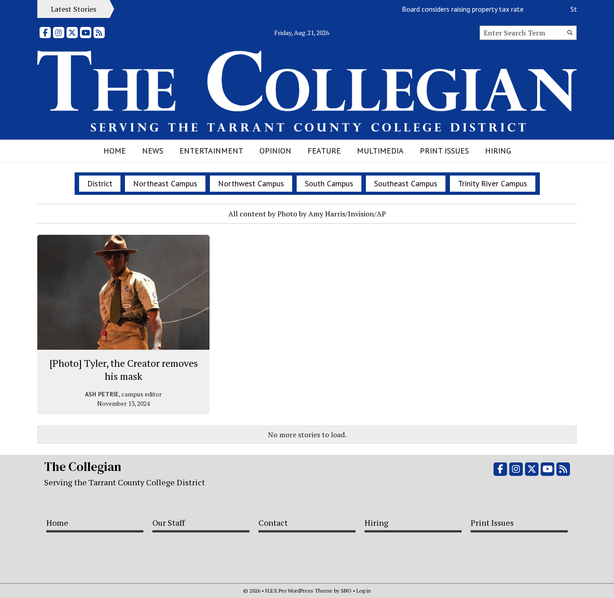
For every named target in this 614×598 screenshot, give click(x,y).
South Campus (329, 183)
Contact (273, 522)
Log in (363, 590)
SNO (346, 590)
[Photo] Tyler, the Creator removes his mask (123, 369)
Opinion (275, 150)
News (152, 150)
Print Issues (444, 150)
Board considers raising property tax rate (457, 8)
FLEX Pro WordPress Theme (299, 590)
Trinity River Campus (492, 183)
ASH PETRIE (102, 394)
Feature (324, 150)
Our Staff (168, 522)
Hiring (498, 150)
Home (114, 150)
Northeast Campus (165, 183)
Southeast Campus (405, 183)
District (99, 183)
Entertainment (211, 150)
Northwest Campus (251, 183)
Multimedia (380, 150)
